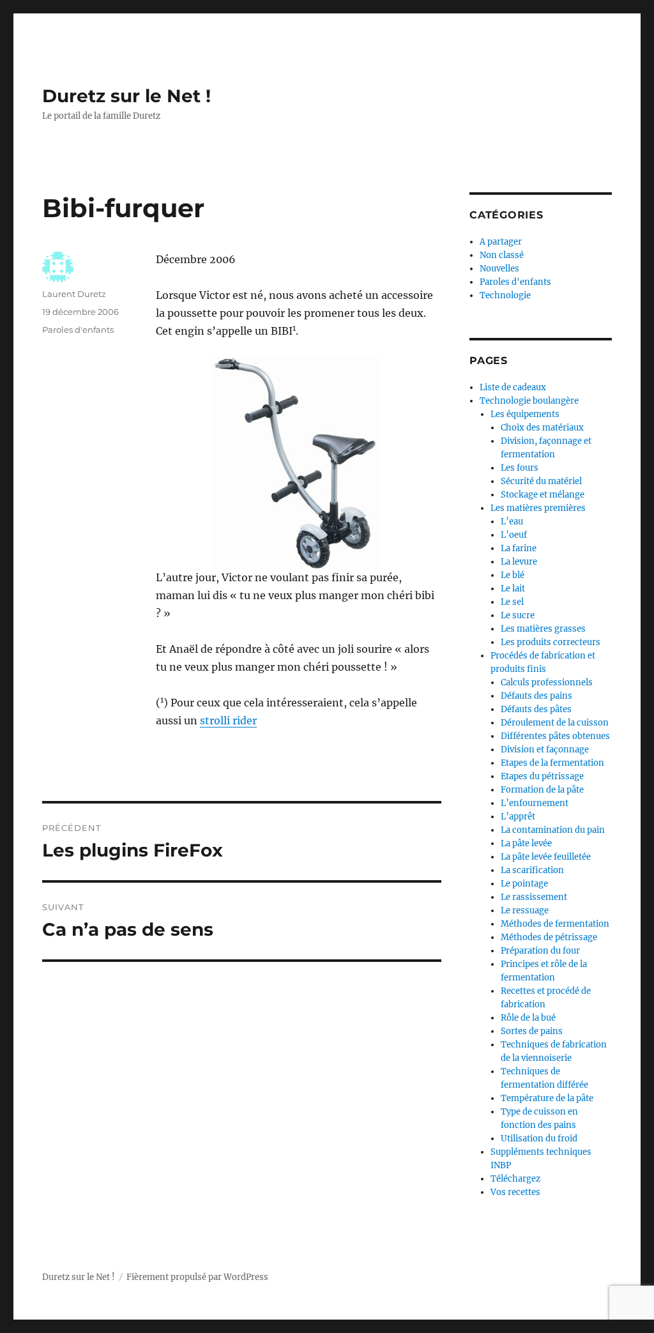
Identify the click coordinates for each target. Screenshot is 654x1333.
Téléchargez (515, 1178)
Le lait (513, 588)
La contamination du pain (553, 830)
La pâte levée (526, 843)
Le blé (512, 575)
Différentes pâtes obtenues (555, 736)
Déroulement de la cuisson (555, 722)
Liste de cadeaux (513, 387)
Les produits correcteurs (550, 642)
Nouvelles (499, 268)
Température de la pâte (547, 1098)
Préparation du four (540, 950)
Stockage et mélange (542, 494)
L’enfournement (534, 803)
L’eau (512, 521)
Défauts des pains (536, 695)
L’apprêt (518, 816)
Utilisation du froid (539, 1138)
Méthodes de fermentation (555, 923)
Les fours (519, 467)
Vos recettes (515, 1192)
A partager (501, 241)
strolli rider (228, 720)
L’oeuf (514, 534)
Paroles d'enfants (78, 329)
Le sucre (518, 615)
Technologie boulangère (529, 400)
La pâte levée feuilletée (546, 856)
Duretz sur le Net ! (126, 96)
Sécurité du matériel (541, 481)
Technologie (505, 295)
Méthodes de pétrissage (549, 937)
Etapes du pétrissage (542, 776)
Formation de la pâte (542, 789)
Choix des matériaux (542, 427)
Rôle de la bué (528, 1017)
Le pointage (524, 883)
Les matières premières (538, 508)
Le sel (512, 602)
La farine (518, 548)
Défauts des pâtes (536, 709)
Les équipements (524, 414)
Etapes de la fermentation (552, 763)
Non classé (502, 255)
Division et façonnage (545, 749)
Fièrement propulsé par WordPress (197, 1277)
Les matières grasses (543, 628)
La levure (519, 561)
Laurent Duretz (74, 294)
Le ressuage (525, 910)
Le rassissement (534, 897)
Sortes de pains (532, 1031)
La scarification (532, 870)
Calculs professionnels (547, 682)
